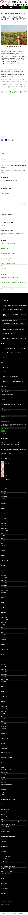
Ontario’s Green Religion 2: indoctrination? (11, 404)
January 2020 (3, 550)
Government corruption (6, 809)
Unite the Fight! (4, 883)
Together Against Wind (6, 260)
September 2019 (4, 560)
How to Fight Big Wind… (6, 826)
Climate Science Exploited (7, 396)
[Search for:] (14, 416)
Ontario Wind (3, 851)
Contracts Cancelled (5, 774)
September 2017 (4, 619)
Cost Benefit (3, 779)
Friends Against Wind (5, 245)
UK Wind (2, 878)
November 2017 (4, 614)
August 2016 (3, 652)
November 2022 (4, 501)
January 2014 (3, 728)
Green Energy (4, 814)
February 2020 (4, 548)
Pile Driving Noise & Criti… (18, 470)
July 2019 (3, 565)
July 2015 (3, 684)
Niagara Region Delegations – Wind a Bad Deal (13, 381)
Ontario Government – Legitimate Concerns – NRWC (14, 311)
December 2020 (4, 525)
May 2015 (3, 689)
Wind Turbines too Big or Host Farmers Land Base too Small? (14, 371)
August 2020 (3, 533)
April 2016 (3, 661)
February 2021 (4, 520)
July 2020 (3, 535)
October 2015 (4, 676)
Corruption (3, 777)
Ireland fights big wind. (5, 831)
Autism (2, 762)
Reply (5, 183)
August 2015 (3, 681)
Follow (3, 431)
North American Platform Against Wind (9, 253)
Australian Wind (4, 759)
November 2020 (4, 528)
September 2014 (4, 708)
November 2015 (4, 674)
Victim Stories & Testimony (7, 333)
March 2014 (3, 723)
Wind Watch (3, 268)
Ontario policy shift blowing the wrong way (10, 280)
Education (3, 399)
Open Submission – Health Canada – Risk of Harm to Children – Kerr (14, 330)
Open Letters (5, 300)
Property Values (4, 360)
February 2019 (4, 577)
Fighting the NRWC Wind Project (8, 799)
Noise (2, 848)
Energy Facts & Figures (5, 391)
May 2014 (3, 718)
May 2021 (3, 513)
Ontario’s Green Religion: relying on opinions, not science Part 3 (14, 407)
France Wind (3, 801)
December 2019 (4, 553)
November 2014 (4, 703)
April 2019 (3, 572)
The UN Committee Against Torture (8, 868)
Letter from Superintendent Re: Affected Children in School (14, 315)
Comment (22, 203)
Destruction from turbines (6, 784)
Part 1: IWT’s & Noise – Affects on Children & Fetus (14, 335)
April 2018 (3, 602)
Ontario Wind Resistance (6, 255)
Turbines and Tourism (5, 873)
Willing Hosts (3, 893)
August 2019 (3, 562)
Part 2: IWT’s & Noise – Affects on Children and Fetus (14, 338)
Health (2, 343)
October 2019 (4, 558)
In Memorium (3, 829)
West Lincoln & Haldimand (7, 365)
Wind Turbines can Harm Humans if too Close (12, 346)
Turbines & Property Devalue (16, 13)
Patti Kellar (14, 180)
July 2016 (3, 654)
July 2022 (3, 506)
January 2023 (3, 498)
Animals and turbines (5, 754)
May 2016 (3, 659)
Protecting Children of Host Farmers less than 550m (14, 302)
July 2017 (3, 624)
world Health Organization (6, 895)
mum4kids (14, 21)
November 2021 (4, 508)
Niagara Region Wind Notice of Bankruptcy (10, 277)
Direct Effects (4, 787)
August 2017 (3, 622)
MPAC (2, 844)
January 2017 (3, 639)
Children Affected (4, 772)
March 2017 (3, 634)
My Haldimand (4, 159)
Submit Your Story (6, 340)
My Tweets (3, 225)
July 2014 (3, 713)
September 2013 (4, 738)
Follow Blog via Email (6, 421)
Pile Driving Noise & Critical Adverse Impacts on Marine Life (13, 282)
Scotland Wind (4, 858)
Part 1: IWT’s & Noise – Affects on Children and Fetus (13, 352)
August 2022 (3, 503)
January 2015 (3, 699)
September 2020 (4, 530)
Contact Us (3, 389)
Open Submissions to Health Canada (10, 320)
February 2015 (4, 696)
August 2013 (3, 741)
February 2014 (4, 726)
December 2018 (4, 582)
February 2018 (4, 607)
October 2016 (4, 647)
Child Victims (3, 297)
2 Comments (20, 21)
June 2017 (3, 627)
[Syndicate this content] (1, 230)
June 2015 (3, 686)
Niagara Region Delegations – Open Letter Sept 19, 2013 (15, 379)
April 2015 (3, 691)
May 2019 (3, 570)
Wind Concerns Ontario (6, 265)
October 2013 (4, 736)
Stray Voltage (3, 863)
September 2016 (4, 649)
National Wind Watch (8, 230)
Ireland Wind (3, 834)
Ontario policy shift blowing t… (18, 466)
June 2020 (3, 538)
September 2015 (4, 679)
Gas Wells (3, 804)
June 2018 (3, 597)
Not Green (3, 357)
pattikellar (5, 177)
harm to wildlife (4, 816)
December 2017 (4, 612)
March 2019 (3, 575)
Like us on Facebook (6, 214)
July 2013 (3, 743)
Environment (3, 789)
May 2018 (3, 600)
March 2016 (3, 664)
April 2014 (3, 721)
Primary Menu (26, 7)
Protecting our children (6, 856)
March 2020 (3, 545)
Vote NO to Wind (4, 888)
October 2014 (4, 706)
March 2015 (3, 694)
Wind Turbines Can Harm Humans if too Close (13, 323)
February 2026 (4, 488)
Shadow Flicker (4, 861)
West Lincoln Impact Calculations (10, 376)
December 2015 (4, 671)
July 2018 (3, 595)
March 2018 (3, 605)
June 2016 (3, 656)
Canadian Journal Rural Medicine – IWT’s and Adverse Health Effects (13, 349)
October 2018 (4, 587)
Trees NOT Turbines (5, 410)
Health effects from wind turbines (8, 824)
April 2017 (3, 632)
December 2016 (4, 642)
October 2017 (4, 617)
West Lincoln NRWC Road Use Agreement (10, 891)
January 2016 (3, 669)
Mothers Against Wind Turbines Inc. (11, 8)
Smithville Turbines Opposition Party (8, 258)
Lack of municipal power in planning (8, 836)
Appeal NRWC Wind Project (7, 757)
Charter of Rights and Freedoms (7, 769)
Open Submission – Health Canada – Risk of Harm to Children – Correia (14, 326)
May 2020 (3, 540)
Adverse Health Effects (6, 752)
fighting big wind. (4, 797)
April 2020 (3, 543)
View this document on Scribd (14, 133)
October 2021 (4, 511)
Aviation (2, 764)
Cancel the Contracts (5, 154)
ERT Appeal (3, 792)
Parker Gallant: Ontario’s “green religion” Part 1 (12, 401)
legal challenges (5, 13)
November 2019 (4, 555)
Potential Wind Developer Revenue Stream (12, 373)
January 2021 (3, 523)
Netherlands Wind (4, 846)
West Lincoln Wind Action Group (8, 263)
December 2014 (4, 701)
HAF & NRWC (5, 367)
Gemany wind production (7, 394)
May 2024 (3, 493)
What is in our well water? (6, 288)
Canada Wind (3, 767)
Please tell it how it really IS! (9, 318)
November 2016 (4, 644)
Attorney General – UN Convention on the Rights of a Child (15, 306)
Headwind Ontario (4, 248)
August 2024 (3, 491)
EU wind (2, 794)
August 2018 (3, 592)
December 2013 (4, 731)
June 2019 (3, 567)
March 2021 (3, 518)
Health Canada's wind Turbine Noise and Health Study (12, 821)
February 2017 (4, 637)
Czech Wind (3, 782)
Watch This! (3, 386)
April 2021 (3, 516)
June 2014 (3, 716)
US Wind (2, 886)
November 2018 (4, 585)
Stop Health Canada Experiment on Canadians (13, 309)
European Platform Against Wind (8, 243)
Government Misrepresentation (7, 811)
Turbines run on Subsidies (6, 876)
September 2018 (4, 590)
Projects (3, 362)
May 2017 (3, 629)
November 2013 (4, 733)
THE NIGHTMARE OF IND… (11, 478)
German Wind (4, 806)
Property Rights (4, 853)
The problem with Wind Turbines (8, 866)
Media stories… (4, 841)
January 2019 (3, 580)
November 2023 (4, 496)
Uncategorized (4, 881)
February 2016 (4, 666)
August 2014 (3, 711)
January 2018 (3, 609)
